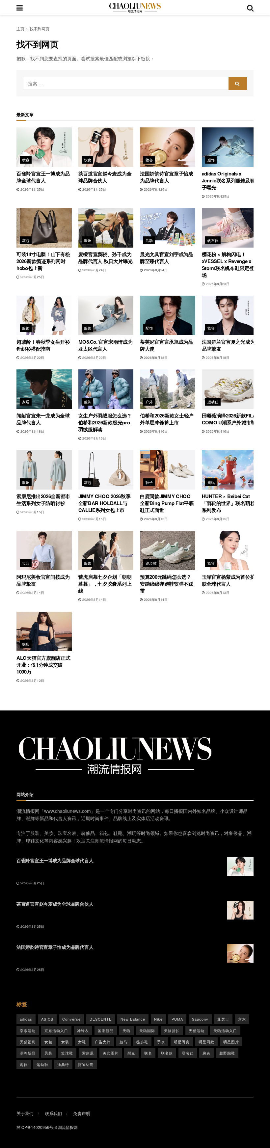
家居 (26, 401)
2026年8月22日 (31, 357)
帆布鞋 (213, 240)
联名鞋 (188, 1052)
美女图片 (111, 1052)
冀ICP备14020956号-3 (36, 1127)
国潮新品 (106, 1030)
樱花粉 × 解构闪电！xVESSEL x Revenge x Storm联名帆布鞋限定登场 (228, 265)
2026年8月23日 (217, 283)
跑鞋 (24, 1064)
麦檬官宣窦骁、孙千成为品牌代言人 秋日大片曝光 (105, 258)
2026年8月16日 (93, 438)
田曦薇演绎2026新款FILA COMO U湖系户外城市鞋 (229, 419)
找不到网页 (39, 28)
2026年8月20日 (93, 357)
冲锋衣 (83, 1030)
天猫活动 (196, 1030)
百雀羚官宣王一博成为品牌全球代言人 (43, 177)
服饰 (211, 159)
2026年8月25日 (31, 189)
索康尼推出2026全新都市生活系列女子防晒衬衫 (43, 500)
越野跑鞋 (227, 1052)
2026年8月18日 (155, 357)
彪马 (123, 1041)
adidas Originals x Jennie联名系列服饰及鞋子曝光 (228, 180)
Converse (71, 1019)
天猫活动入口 (225, 1030)
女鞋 (82, 1041)
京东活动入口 (56, 1030)
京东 (242, 1019)
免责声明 (81, 1113)
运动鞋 (213, 401)
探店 (26, 644)
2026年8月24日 (93, 270)
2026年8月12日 (31, 680)
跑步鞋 (151, 563)
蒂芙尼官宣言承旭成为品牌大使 (166, 345)
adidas (26, 1019)
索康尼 (88, 1052)
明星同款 (206, 1041)
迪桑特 (63, 1064)
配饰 (149, 328)
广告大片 (103, 1041)
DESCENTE (101, 1019)
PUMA (177, 1019)
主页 (20, 28)
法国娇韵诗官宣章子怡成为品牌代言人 (166, 177)
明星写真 (182, 1041)
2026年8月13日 (217, 592)
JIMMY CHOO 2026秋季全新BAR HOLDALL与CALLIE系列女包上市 (104, 503)
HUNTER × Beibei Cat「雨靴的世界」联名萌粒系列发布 (228, 503)
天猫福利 (28, 1041)
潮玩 (211, 482)
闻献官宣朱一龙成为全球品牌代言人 (43, 419)
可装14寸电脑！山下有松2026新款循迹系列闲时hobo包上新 (43, 261)
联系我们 (53, 1113)
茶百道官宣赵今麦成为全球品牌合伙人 (105, 177)
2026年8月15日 (31, 512)
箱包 (26, 240)
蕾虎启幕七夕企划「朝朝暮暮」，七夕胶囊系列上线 (105, 583)
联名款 (167, 1052)
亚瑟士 (223, 1019)
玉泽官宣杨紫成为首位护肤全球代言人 (228, 580)
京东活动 (28, 1030)
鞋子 (149, 482)
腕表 (206, 1052)
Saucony (200, 1019)
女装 (65, 1041)
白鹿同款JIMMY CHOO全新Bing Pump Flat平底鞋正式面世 (167, 503)
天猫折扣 (172, 1030)
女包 (48, 1041)
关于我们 (25, 1113)
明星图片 (231, 1041)
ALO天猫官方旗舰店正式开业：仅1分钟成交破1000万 (43, 664)
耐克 (131, 1052)
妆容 (26, 159)
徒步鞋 (142, 1041)
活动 (149, 240)
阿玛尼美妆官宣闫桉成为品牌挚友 (43, 580)
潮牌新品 (28, 1052)
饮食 (88, 159)
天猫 (126, 1030)
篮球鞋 (67, 1052)
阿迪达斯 (86, 1064)
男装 (48, 1052)
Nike (158, 1019)
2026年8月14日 (31, 592)
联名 (148, 1052)
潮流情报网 (68, 1127)
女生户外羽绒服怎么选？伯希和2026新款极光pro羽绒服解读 (105, 422)
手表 (161, 1041)
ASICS (47, 1019)
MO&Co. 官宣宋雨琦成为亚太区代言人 (105, 345)
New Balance (133, 1019)
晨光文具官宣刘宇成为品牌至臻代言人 (166, 258)
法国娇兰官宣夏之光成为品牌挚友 (228, 345)
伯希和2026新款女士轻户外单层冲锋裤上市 (167, 419)
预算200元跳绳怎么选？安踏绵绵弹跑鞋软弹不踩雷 (166, 583)
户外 (149, 401)
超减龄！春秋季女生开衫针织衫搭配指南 (43, 345)
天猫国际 (147, 1030)
